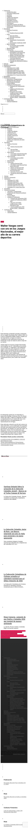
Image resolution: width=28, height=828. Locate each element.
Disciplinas (7, 28)
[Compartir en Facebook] (15, 327)
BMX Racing (10, 38)
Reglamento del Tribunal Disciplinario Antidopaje (13, 81)
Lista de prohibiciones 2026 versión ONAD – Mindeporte (18, 96)
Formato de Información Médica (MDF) (18, 174)
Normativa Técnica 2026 (16, 59)
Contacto (9, 14)
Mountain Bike (11, 48)
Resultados (7, 76)
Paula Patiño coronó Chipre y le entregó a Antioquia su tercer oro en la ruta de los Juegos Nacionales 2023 (14, 636)
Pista (8, 34)
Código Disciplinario (12, 17)
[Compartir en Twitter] (15, 328)
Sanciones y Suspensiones (14, 79)
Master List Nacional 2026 (17, 55)
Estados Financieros (12, 21)
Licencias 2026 (8, 98)
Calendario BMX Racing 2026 (15, 70)
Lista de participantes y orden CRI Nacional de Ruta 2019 (13, 811)
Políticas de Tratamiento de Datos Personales (15, 140)
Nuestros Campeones (10, 65)
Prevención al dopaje (9, 77)
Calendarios (7, 66)
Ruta (8, 31)
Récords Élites (14, 35)
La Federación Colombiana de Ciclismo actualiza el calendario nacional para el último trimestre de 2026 (15, 577)
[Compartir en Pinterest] (15, 329)
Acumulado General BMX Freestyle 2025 (17, 46)
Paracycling (10, 49)
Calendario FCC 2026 (13, 68)
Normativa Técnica (12, 20)
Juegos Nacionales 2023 (14, 443)
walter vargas (9, 445)
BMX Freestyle (11, 44)
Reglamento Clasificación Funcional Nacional (17, 57)
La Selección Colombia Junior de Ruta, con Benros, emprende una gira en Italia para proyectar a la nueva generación (15, 533)
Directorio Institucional (13, 13)
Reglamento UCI (11, 19)
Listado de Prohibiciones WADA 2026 (18, 200)
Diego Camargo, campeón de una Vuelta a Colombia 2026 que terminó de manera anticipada (15, 620)
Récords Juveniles (15, 37)
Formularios (10, 23)
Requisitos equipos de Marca (15, 24)
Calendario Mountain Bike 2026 (15, 72)
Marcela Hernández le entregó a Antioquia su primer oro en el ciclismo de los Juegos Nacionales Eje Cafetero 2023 (13, 632)
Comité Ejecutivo (11, 12)
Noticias (6, 63)
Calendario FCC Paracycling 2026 (16, 75)
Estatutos (9, 16)
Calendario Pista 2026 (13, 69)
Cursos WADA (11, 83)
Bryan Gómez (15, 442)
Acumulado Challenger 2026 (18, 42)
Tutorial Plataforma (12, 101)
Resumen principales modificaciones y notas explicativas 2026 (16, 93)
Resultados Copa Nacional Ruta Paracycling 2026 (17, 53)
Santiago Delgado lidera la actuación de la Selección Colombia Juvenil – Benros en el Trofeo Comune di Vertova (15, 490)
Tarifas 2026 (10, 100)
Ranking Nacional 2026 (16, 33)
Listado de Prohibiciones (14, 84)
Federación (7, 10)
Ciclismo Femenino (12, 30)
